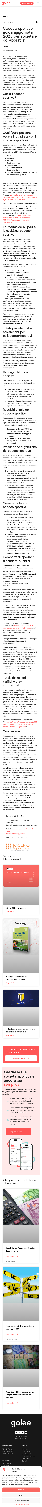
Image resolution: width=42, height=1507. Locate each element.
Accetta (21, 1490)
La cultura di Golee (27, 1454)
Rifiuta (21, 1495)
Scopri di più (10, 911)
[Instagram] (19, 1432)
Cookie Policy (16, 1504)
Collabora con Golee (28, 1456)
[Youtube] (26, 1432)
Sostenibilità (25, 1458)
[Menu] (38, 3)
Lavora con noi (26, 1451)
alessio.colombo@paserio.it (16, 834)
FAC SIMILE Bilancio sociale (15, 908)
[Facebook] (16, 1432)
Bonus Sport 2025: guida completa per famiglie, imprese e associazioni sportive (21, 1395)
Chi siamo (25, 1449)
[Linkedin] (22, 1432)
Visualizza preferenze (21, 1501)
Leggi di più (10, 1256)
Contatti (24, 1461)
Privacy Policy (25, 1504)
